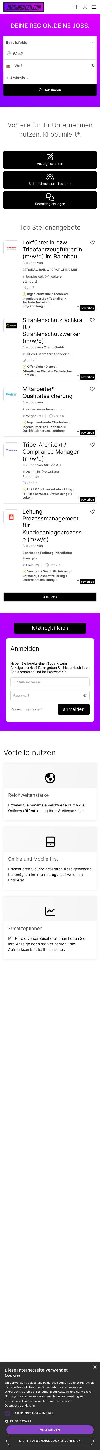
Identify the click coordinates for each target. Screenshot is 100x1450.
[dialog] (50, 1406)
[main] (50, 496)
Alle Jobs (29, 263)
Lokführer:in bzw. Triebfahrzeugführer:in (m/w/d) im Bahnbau (52, 249)
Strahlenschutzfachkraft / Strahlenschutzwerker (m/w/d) (52, 330)
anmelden (74, 709)
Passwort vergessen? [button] (27, 709)
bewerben (87, 308)
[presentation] (76, 7)
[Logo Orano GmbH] (11, 325)
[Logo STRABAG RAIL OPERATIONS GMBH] (11, 248)
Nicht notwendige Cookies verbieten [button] (50, 1441)
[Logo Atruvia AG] (11, 450)
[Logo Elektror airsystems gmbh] (11, 394)
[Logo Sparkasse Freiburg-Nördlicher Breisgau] (11, 517)
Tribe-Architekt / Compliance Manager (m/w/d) (51, 451)
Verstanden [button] (50, 1430)
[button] (92, 77)
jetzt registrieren (50, 628)
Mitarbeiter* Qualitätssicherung (48, 392)
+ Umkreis (15, 77)
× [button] (95, 1367)
